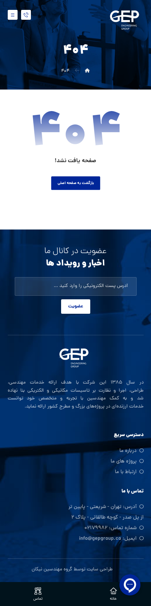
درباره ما (128, 451)
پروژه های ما (124, 462)
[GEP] (126, 19)
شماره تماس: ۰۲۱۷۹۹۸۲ (110, 528)
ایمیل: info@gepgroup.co (108, 539)
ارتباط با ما (126, 472)
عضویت (75, 306)
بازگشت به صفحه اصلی (75, 183)
